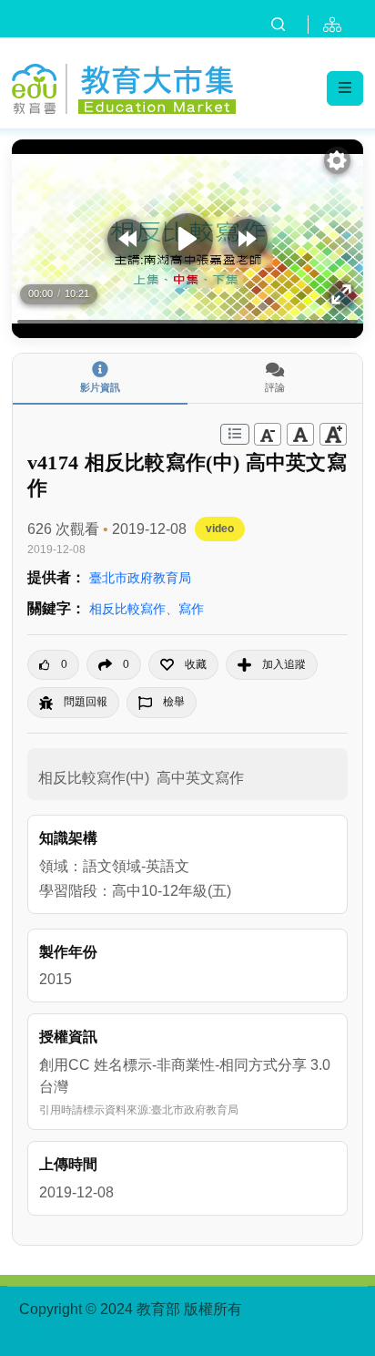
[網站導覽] (336, 24)
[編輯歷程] (234, 434)
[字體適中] (300, 434)
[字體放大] (333, 434)
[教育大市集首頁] (124, 86)
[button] (183, 665)
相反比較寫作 (127, 608)
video (220, 528)
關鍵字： (56, 608)
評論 (275, 387)
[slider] (187, 322)
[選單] (345, 88)
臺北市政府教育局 (140, 577)
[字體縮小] (267, 434)
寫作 (191, 608)
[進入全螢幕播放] (342, 294)
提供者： (56, 577)
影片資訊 (100, 387)
